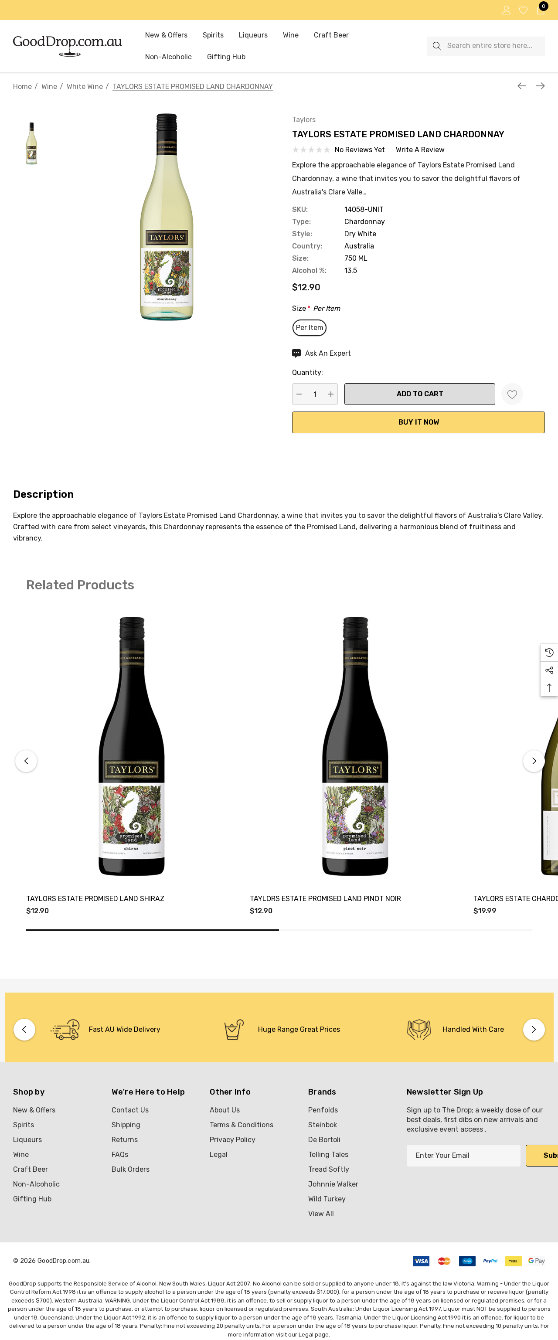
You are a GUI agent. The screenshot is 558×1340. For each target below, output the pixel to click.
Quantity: (307, 372)
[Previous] (524, 86)
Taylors (304, 120)
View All (321, 1214)
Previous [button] (26, 761)
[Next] (538, 86)
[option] (105, 1029)
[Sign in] (505, 10)
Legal (306, 1334)
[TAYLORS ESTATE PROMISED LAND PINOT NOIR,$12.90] (355, 746)
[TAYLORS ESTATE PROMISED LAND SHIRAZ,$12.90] (131, 746)
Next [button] (534, 761)
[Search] (437, 46)
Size (316, 308)
